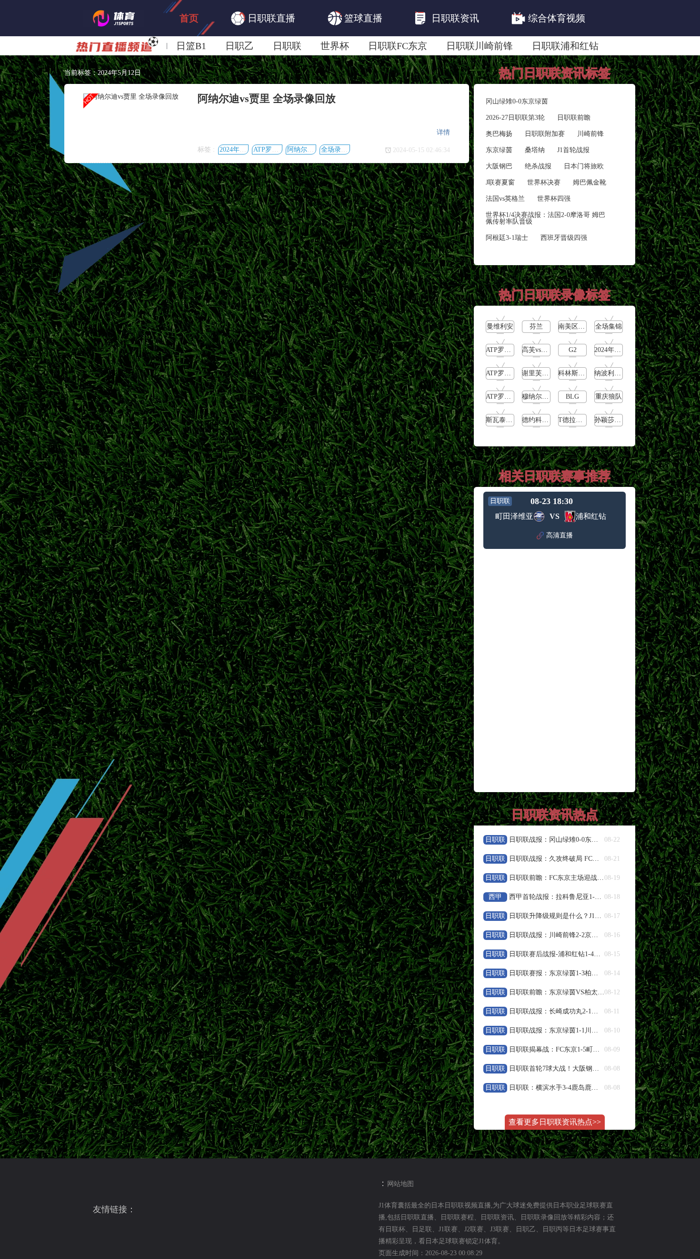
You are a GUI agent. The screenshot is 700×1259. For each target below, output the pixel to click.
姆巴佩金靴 (589, 182)
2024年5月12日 (241, 149)
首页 (189, 18)
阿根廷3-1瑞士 (507, 237)
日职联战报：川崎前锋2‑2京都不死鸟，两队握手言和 (587, 935)
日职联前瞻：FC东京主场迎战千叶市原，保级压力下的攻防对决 (603, 877)
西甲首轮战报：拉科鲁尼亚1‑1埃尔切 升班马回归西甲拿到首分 (601, 896)
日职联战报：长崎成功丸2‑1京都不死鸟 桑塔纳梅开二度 (591, 1011)
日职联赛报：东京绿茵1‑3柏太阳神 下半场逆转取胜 (584, 973)
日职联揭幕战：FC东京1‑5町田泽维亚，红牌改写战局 (587, 1049)
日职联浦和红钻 (565, 46)
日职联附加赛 (545, 133)
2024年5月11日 (616, 349)
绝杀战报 (538, 166)
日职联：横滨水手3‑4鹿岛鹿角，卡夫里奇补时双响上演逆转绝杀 (603, 1087)
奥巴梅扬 (499, 133)
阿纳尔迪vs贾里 (310, 149)
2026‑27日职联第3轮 (515, 117)
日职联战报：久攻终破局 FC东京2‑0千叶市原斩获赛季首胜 (595, 858)
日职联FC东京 (397, 46)
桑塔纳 (535, 150)
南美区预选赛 (578, 326)
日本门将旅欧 (584, 166)
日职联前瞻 (573, 117)
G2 (573, 349)
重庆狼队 (608, 396)
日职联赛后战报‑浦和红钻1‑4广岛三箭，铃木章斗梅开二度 (594, 954)
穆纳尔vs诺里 (541, 396)
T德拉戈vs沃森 (579, 419)
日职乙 (239, 46)
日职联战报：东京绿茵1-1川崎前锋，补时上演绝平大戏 (590, 1030)
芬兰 (536, 326)
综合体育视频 (556, 18)
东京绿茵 (499, 150)
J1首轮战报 (573, 150)
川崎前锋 (590, 133)
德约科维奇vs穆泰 (548, 419)
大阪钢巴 (499, 166)
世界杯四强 (553, 198)
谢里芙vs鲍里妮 (545, 373)
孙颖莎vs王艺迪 (617, 419)
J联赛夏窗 (500, 182)
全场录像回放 (341, 149)
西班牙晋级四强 (563, 237)
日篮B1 (191, 46)
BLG (572, 396)
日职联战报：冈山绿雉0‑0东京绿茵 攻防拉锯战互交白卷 (591, 839)
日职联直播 (271, 18)
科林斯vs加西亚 (581, 373)
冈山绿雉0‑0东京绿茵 (517, 101)
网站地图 (400, 1183)
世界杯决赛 (543, 182)
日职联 (287, 46)
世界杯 (334, 46)
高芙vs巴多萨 (541, 349)
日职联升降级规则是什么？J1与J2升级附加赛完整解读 (588, 915)
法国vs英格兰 (505, 198)
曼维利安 (500, 326)
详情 (443, 132)
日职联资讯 (455, 18)
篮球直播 (363, 18)
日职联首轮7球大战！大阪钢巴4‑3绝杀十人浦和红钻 (585, 1068)
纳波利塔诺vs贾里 (620, 373)
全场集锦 (608, 326)
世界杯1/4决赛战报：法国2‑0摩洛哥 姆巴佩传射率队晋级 (545, 218)
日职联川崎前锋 (479, 46)
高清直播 (559, 535)
